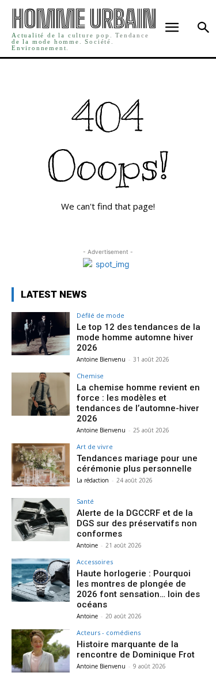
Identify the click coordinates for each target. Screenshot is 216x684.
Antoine (87, 545)
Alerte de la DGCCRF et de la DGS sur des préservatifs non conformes (137, 523)
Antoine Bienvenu (101, 359)
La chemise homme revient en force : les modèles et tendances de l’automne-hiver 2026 (138, 403)
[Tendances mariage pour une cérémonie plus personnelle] (41, 465)
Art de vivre (95, 446)
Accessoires (95, 561)
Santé (85, 501)
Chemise (90, 376)
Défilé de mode (100, 315)
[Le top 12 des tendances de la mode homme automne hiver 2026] (41, 333)
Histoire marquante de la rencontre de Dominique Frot (136, 649)
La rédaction (93, 480)
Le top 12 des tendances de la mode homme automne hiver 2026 (138, 337)
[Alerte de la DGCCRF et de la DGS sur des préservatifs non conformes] (41, 519)
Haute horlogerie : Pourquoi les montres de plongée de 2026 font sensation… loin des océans (138, 589)
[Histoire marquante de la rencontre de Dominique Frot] (41, 650)
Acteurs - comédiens (109, 632)
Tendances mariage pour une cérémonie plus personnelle (137, 463)
